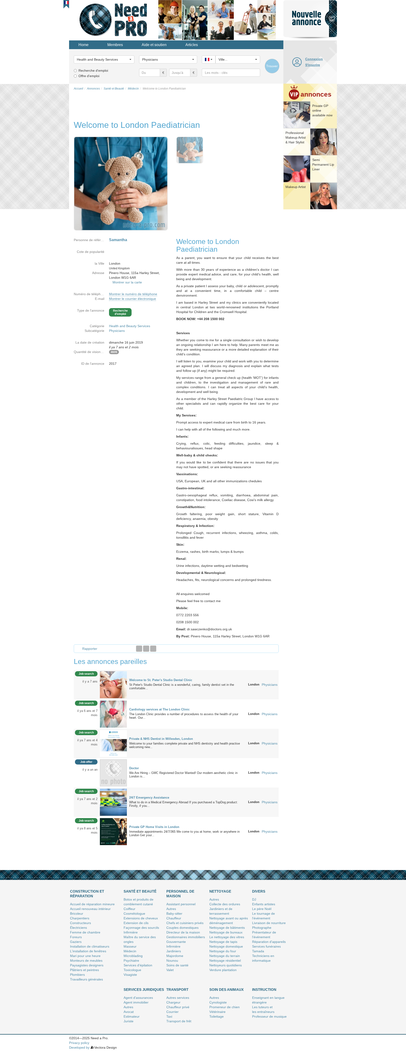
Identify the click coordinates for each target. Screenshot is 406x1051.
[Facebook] (139, 649)
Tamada (258, 951)
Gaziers (76, 942)
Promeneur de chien (224, 1007)
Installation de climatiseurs (89, 946)
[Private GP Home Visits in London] (113, 831)
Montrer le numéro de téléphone (133, 294)
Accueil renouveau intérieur (90, 909)
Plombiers (77, 974)
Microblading (133, 956)
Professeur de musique (269, 1016)
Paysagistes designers (86, 965)
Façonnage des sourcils (141, 927)
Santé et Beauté (140, 891)
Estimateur (132, 1016)
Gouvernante (176, 942)
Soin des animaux (226, 990)
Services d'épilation (138, 965)
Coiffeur (129, 909)
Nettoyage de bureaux (225, 932)
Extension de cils (136, 923)
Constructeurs (80, 923)
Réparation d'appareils (269, 942)
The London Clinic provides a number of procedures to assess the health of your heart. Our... (183, 715)
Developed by (79, 1047)
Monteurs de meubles (86, 960)
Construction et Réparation (87, 893)
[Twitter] (146, 649)
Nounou (172, 960)
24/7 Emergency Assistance (149, 797)
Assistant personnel (180, 904)
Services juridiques (144, 990)
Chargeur (173, 1002)
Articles (191, 45)
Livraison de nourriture (269, 923)
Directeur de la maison (183, 932)
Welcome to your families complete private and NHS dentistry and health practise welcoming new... (184, 745)
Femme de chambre (85, 932)
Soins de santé (177, 965)
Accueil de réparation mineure (92, 904)
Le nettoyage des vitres (226, 937)
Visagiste (130, 974)
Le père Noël (261, 909)
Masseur (130, 946)
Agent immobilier (136, 1002)
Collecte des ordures (224, 904)
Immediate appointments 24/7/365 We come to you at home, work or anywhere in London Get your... (184, 833)
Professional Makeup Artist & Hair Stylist (295, 137)
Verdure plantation (223, 970)
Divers (258, 891)
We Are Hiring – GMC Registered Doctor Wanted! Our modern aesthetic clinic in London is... (183, 774)
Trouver (272, 66)
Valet (170, 970)
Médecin (130, 951)
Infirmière (131, 932)
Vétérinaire (217, 1012)
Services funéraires (266, 946)
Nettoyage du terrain (224, 956)
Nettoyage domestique (226, 946)
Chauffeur (173, 918)
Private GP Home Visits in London (154, 827)
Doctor (134, 768)
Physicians (117, 331)
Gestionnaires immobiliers (185, 937)
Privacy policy (79, 1043)
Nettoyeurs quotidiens (225, 965)
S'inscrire (312, 65)
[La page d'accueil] (113, 20)
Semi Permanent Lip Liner (323, 164)
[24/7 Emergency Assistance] (113, 802)
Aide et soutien (154, 45)
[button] (66, 2)
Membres (115, 45)
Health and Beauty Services (129, 326)
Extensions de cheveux (141, 918)
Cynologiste (218, 1002)
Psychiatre (131, 960)
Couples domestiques (182, 927)
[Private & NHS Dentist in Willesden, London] (113, 743)
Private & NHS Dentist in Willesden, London (161, 739)
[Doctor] (113, 772)
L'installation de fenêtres (88, 951)
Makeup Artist (295, 187)
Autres (171, 909)
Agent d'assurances (138, 998)
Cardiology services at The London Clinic (159, 709)
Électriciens (78, 927)
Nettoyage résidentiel (225, 960)
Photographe (261, 927)
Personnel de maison (180, 893)
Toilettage (216, 1016)
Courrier (172, 1012)
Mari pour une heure (85, 956)
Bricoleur (76, 913)
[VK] (153, 649)
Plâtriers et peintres (84, 970)
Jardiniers (173, 951)
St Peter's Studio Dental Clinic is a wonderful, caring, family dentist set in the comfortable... (181, 686)
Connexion (314, 59)
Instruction (264, 990)
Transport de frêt (178, 1021)
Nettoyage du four (222, 951)
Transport (177, 990)
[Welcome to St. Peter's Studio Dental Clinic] (113, 684)
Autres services (177, 998)
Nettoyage (220, 891)
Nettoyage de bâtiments (227, 927)
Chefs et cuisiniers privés (184, 923)
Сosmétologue (134, 913)
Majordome (174, 956)
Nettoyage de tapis (223, 942)
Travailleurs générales (86, 979)
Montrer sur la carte (127, 282)
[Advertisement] (310, 283)
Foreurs (76, 937)
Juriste (128, 1021)
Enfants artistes (263, 904)
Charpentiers (79, 918)
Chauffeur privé (177, 1007)
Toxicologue (132, 970)
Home (83, 45)
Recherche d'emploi (93, 70)
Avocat (129, 1012)
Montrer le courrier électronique (132, 299)
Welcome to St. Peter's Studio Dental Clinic (160, 680)
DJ (254, 899)
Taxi (169, 1016)
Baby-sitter (174, 913)
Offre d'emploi (88, 76)
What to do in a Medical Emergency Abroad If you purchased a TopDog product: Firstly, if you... (183, 804)
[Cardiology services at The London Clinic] (113, 714)
